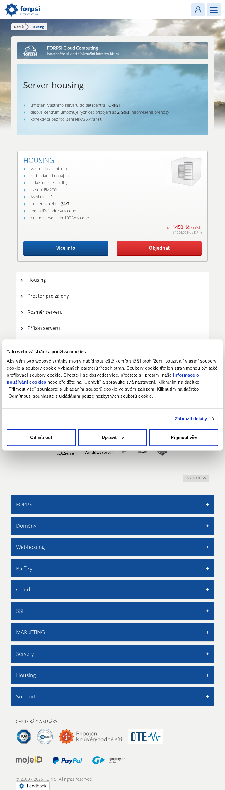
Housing (38, 160)
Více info (65, 248)
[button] (34, 784)
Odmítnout (41, 437)
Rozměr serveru (45, 312)
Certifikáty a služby (36, 721)
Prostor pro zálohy (48, 296)
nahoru (194, 478)
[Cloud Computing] (112, 50)
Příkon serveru (44, 328)
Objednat (159, 248)
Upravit (109, 437)
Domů (19, 27)
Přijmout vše (184, 437)
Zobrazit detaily (191, 418)
